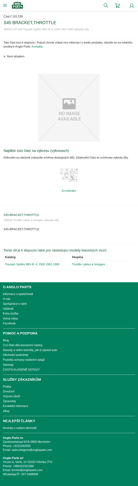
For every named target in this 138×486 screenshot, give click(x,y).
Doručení (9, 391)
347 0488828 (29, 474)
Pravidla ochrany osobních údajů (24, 359)
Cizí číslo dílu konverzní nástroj (22, 345)
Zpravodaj (9, 401)
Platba (7, 386)
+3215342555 (22, 445)
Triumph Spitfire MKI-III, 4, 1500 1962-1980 (32, 264)
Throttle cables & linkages (88, 264)
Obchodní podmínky (15, 354)
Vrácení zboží (11, 396)
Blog (6, 340)
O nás (6, 298)
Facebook (9, 323)
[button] (69, 107)
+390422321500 (23, 466)
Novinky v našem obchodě (20, 427)
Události (8, 308)
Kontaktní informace (15, 406)
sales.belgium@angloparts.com (32, 449)
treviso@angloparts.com (27, 470)
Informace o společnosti (18, 294)
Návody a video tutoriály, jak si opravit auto (30, 350)
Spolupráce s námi (15, 303)
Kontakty (37, 46)
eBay (6, 411)
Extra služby (11, 313)
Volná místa (10, 318)
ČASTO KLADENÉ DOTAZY (21, 369)
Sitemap (8, 364)
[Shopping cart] (117, 5)
